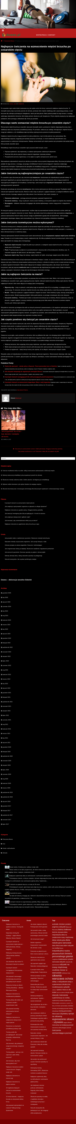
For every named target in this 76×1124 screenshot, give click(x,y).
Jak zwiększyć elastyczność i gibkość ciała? (17, 517)
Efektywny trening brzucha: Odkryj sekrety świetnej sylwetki (14, 955)
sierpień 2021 (7, 711)
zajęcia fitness (67, 1022)
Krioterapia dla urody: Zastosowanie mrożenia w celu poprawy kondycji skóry (38, 1027)
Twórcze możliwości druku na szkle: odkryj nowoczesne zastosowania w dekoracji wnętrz (29, 470)
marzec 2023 (6, 624)
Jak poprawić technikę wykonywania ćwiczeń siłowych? (12, 1011)
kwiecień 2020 (7, 783)
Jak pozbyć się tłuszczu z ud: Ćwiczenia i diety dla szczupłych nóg (37, 451)
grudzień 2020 (7, 747)
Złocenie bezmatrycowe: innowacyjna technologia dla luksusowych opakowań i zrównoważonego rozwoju (33, 488)
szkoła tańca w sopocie (65, 1003)
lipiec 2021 (6, 715)
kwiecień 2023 (7, 620)
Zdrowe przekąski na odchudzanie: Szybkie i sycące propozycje (37, 998)
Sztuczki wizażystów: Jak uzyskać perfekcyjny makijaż (20, 559)
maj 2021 (5, 724)
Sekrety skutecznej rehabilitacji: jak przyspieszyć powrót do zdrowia (22, 475)
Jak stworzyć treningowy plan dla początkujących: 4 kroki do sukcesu (25, 513)
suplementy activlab (58, 1000)
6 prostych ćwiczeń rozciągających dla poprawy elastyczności (14, 970)
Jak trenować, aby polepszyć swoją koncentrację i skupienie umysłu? (15, 1046)
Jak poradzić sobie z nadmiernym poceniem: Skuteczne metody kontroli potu (27, 538)
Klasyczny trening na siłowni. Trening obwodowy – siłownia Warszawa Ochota (14, 987)
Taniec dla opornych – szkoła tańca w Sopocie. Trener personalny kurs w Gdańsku (31, 366)
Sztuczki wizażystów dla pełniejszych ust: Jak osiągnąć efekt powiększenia (39, 1110)
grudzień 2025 (7, 593)
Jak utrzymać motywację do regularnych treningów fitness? (24, 371)
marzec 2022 (6, 679)
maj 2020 (5, 779)
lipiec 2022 (6, 661)
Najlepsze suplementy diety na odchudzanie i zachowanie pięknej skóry (30, 875)
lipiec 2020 (6, 769)
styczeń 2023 (6, 633)
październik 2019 (8, 792)
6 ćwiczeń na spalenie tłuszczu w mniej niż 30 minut (24, 884)
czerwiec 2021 (7, 720)
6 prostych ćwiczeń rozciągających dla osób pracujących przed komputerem (29, 377)
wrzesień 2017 (7, 819)
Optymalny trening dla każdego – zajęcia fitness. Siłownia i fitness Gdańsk (13, 935)
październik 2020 (8, 756)
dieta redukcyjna (58, 940)
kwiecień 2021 (7, 729)
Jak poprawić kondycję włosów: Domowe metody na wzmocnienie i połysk (38, 1053)
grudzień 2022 (7, 638)
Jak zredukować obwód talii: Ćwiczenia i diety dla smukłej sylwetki (38, 1044)
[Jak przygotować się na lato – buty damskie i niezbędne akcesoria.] (13, 420)
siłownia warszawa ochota (62, 977)
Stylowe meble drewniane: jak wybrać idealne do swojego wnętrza (22, 484)
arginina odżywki (59, 927)
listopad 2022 (6, 642)
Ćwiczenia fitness (8, 839)
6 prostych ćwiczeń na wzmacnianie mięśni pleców (19, 503)
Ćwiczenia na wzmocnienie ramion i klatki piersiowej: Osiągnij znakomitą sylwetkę (38, 449)
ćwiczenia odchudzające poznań (61, 1027)
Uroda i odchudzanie (9, 848)
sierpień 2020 (7, 765)
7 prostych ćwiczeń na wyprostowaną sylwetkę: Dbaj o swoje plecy (28, 902)
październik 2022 (8, 647)
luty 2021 (5, 738)
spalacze (54, 989)
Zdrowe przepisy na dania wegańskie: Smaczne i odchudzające (23, 545)
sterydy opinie (69, 992)
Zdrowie (5, 853)
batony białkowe (64, 929)
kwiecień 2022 (7, 674)
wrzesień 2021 (7, 706)
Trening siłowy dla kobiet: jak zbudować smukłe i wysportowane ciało (14, 1002)
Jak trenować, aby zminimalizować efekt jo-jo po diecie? (21, 520)
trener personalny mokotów (65, 1005)
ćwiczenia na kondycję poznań (62, 1025)
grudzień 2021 (7, 692)
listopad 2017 (6, 810)
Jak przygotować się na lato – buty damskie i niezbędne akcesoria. (11, 434)
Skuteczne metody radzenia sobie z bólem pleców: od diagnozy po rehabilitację (26, 479)
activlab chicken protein (61, 924)
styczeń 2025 (6, 602)
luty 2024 (5, 611)
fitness (61, 948)
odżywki (62, 962)
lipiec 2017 (6, 824)
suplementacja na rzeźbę (61, 998)
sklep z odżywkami (59, 982)
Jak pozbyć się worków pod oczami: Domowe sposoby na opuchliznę (39, 1061)
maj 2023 (5, 615)
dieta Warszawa (57, 945)
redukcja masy (66, 973)
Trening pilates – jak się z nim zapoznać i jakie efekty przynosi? (14, 1054)
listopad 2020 (6, 751)
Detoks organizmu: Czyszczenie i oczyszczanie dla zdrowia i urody (38, 945)
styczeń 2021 (6, 742)
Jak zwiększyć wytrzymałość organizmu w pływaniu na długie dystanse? (26, 506)
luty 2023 (5, 629)
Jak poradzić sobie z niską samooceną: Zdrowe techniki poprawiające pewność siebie (39, 933)
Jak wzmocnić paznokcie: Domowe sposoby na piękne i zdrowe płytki (25, 552)
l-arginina (55, 959)
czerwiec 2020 (7, 774)
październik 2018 (8, 797)
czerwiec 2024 (7, 606)
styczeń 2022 (6, 688)
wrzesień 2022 (7, 652)
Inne (4, 844)
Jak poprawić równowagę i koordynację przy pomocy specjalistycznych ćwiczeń (14, 979)
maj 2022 (5, 670)
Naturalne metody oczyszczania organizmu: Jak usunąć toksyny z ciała (25, 541)
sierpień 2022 (7, 656)
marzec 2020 (6, 788)
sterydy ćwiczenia (60, 995)
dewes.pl (21, 104)
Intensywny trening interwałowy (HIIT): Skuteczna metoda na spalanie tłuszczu (39, 1070)
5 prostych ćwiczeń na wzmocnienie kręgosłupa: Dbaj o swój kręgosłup (27, 382)
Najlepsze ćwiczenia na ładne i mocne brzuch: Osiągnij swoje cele (14, 1069)
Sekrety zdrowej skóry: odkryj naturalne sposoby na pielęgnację (23, 555)
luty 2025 (5, 597)
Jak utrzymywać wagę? (37, 939)
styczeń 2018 (6, 801)
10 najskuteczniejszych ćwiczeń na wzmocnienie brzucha (13, 1090)
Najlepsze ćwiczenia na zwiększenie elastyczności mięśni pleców (13, 1020)
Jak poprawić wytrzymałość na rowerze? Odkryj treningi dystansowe (15, 1107)
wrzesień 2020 (7, 760)
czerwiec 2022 (7, 665)
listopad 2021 (6, 697)
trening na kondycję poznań (60, 1008)
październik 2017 (8, 815)
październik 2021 (8, 701)
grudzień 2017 (7, 806)
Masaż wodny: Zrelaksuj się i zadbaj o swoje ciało (23, 867)
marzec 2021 (6, 733)
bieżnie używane (58, 932)
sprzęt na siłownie (61, 992)
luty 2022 (5, 683)
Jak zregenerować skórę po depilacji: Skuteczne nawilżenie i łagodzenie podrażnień (29, 548)
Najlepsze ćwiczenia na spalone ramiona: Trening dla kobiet (14, 926)
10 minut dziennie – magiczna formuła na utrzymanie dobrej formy (15, 1099)
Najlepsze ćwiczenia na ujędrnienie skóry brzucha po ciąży (22, 524)
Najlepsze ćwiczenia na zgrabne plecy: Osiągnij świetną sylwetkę (24, 510)
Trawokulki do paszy (15, 893)
